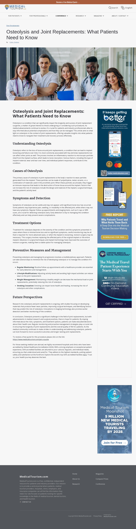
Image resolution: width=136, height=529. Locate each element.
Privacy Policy (98, 516)
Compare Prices (102, 479)
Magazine (100, 474)
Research (76, 484)
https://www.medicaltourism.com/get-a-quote (31, 339)
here (85, 355)
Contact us (26, 502)
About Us (76, 479)
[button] (14, 15)
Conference (100, 484)
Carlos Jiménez (14, 42)
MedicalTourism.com (85, 516)
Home (74, 474)
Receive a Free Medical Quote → (68, 2)
